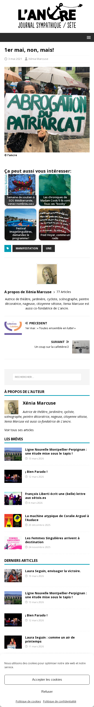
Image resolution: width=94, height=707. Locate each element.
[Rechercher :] (47, 377)
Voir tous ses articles (19, 430)
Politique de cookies (28, 701)
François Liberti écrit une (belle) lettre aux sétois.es (55, 496)
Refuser (47, 691)
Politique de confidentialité (59, 701)
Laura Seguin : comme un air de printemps (50, 639)
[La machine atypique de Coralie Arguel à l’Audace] (13, 525)
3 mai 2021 (15, 59)
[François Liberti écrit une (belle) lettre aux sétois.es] (13, 502)
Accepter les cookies (47, 679)
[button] (88, 37)
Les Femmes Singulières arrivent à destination (52, 540)
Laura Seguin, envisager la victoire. (53, 571)
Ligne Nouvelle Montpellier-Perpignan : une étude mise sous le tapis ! (56, 451)
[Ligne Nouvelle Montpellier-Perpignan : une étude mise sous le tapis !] (13, 458)
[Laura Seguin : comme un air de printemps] (13, 646)
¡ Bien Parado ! (36, 472)
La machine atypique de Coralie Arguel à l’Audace (57, 518)
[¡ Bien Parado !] (13, 480)
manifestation (27, 248)
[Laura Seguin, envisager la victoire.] (13, 579)
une (49, 248)
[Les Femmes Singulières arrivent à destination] (13, 547)
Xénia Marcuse (38, 59)
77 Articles (63, 292)
